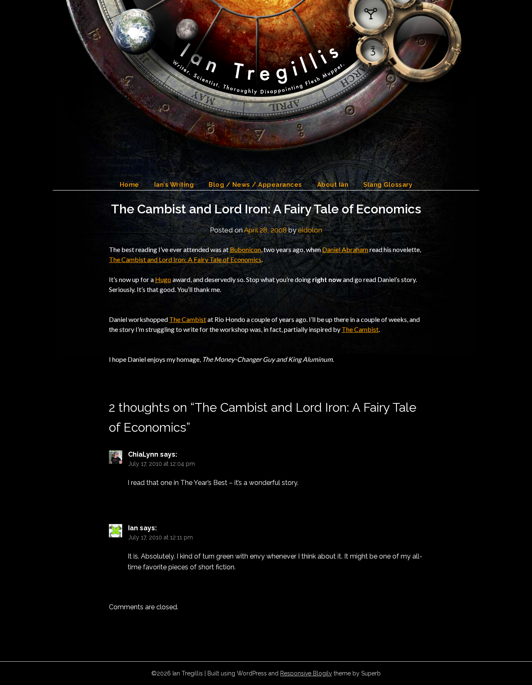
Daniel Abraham (345, 249)
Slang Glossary (387, 184)
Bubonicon (245, 249)
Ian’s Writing (174, 184)
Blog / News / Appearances (255, 184)
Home (129, 184)
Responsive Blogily (306, 673)
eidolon (310, 230)
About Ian (333, 184)
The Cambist (187, 319)
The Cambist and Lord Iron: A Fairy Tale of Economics (185, 259)
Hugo (163, 279)
